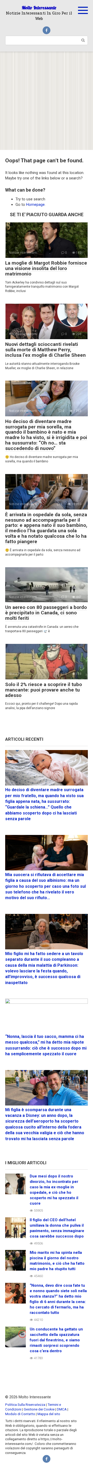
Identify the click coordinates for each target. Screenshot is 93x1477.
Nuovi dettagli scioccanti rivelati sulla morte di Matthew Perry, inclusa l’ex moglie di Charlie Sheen (45, 349)
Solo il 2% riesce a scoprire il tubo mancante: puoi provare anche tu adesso (43, 689)
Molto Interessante (39, 8)
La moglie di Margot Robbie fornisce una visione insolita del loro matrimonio (46, 268)
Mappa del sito (48, 1414)
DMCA (62, 1409)
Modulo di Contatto (20, 1414)
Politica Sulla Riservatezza (25, 1404)
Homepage (35, 204)
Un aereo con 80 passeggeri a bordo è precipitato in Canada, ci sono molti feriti (46, 612)
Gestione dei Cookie (39, 1409)
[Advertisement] (46, 100)
